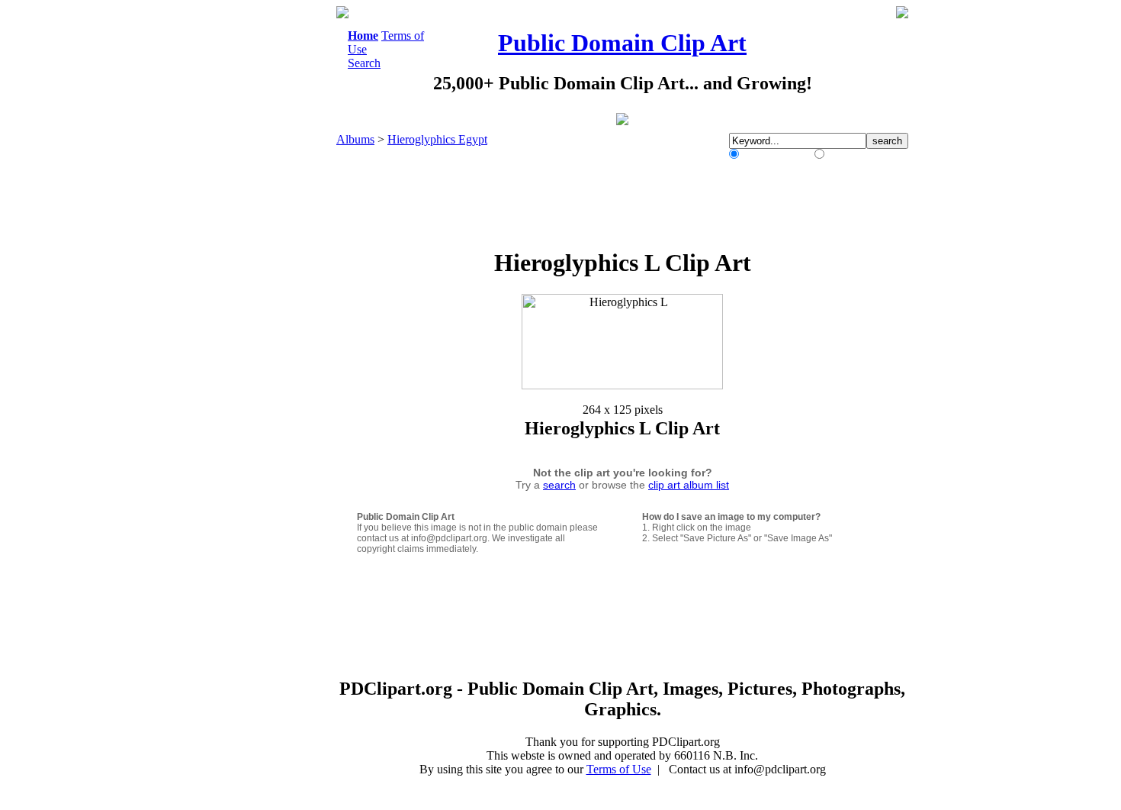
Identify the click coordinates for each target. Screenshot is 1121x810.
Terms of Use (618, 769)
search (559, 485)
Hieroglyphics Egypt (437, 139)
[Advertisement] (274, 235)
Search (364, 62)
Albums (355, 139)
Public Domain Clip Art (622, 42)
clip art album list (688, 485)
